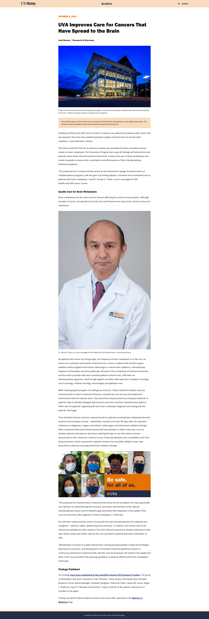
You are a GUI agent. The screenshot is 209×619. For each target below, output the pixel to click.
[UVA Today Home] (28, 3)
